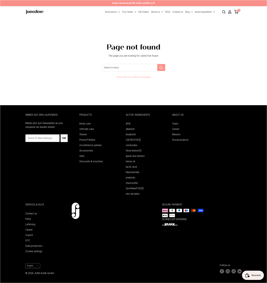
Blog (187, 12)
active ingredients (203, 12)
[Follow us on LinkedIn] (239, 271)
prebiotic (130, 177)
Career (175, 129)
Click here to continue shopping (133, 77)
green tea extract (135, 156)
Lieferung (30, 224)
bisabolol (131, 134)
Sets (81, 156)
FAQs (167, 12)
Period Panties (87, 139)
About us (155, 12)
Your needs (127, 12)
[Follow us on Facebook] (222, 271)
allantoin (130, 129)
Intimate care (86, 129)
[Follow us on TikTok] (233, 271)
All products (111, 12)
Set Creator (143, 12)
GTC (27, 240)
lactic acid (131, 166)
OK (64, 138)
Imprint (29, 235)
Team (175, 123)
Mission (176, 134)
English (30, 266)
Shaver (83, 134)
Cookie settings (33, 251)
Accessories (86, 150)
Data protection (33, 245)
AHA (128, 123)
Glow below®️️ (134, 150)
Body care (85, 123)
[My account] (229, 12)
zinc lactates (133, 193)
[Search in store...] (161, 67)
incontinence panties (90, 145)
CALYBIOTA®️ (133, 139)
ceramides (131, 145)
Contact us (177, 12)
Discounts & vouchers (91, 161)
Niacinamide (132, 172)
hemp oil (130, 161)
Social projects (180, 139)
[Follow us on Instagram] (228, 271)
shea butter (132, 183)
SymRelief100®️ (135, 188)
